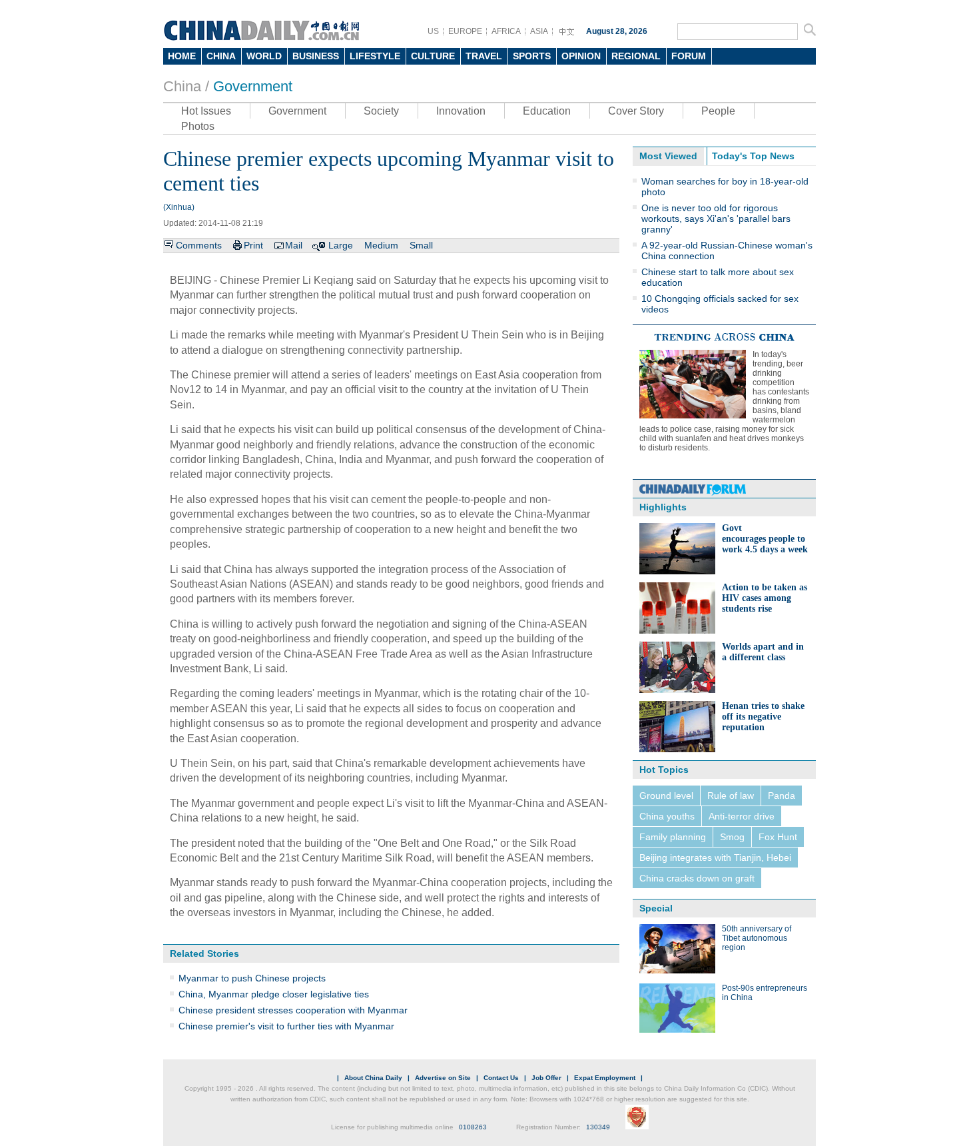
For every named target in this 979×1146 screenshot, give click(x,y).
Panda (781, 795)
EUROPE (465, 31)
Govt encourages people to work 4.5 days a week (765, 538)
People (718, 111)
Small (421, 245)
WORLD (264, 56)
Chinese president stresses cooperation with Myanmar (293, 1010)
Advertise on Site (443, 1077)
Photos (197, 126)
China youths (667, 816)
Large (340, 245)
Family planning (672, 837)
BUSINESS (315, 56)
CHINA (221, 56)
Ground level (666, 795)
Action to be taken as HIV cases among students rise (764, 598)
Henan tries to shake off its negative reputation (763, 716)
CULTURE (433, 56)
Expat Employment (604, 1077)
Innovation (461, 111)
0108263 (473, 1127)
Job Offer (546, 1077)
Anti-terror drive (742, 816)
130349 (598, 1127)
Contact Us (501, 1077)
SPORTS (532, 56)
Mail (293, 245)
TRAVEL (484, 56)
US (433, 31)
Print (253, 245)
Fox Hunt (778, 837)
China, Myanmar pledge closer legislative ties (273, 994)
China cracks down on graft (697, 878)
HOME (182, 56)
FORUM (688, 56)
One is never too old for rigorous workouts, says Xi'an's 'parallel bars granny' (716, 219)
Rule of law (730, 795)
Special (656, 908)
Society (381, 111)
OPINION (581, 56)
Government (252, 86)
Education (547, 111)
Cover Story (636, 111)
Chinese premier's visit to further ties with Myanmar (286, 1026)
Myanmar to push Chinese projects (252, 978)
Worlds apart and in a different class (763, 652)
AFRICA (506, 31)
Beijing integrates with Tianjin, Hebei (715, 857)
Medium (381, 245)
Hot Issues (206, 111)
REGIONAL (636, 56)
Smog (732, 837)
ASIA (539, 31)
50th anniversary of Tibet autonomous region (756, 938)
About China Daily (373, 1077)
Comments (199, 245)
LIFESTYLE (375, 56)
